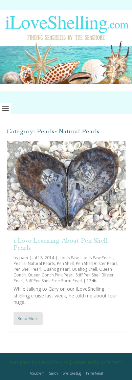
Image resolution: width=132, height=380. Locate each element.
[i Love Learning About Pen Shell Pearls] (66, 185)
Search (53, 373)
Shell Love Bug (72, 373)
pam (23, 258)
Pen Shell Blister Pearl (96, 263)
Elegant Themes (53, 362)
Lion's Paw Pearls (97, 258)
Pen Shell (65, 263)
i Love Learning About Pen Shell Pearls (61, 244)
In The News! (94, 373)
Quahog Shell (84, 269)
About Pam (37, 373)
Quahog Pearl (56, 269)
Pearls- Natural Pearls (34, 263)
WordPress (111, 362)
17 (89, 281)
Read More (28, 318)
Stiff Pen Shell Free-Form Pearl (53, 281)
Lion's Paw (69, 258)
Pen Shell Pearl (27, 269)
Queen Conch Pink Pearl (50, 275)
